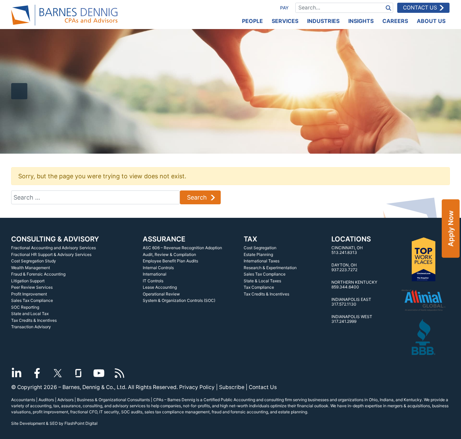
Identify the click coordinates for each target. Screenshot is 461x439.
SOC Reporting (25, 307)
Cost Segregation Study (33, 260)
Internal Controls (158, 267)
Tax (250, 239)
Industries (323, 21)
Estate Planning (258, 254)
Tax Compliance (259, 287)
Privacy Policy (197, 387)
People (252, 21)
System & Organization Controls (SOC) (179, 300)
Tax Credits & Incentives (34, 320)
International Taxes (261, 260)
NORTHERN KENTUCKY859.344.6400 (354, 284)
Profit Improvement (29, 293)
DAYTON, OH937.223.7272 (344, 267)
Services (285, 21)
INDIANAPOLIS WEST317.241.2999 (351, 319)
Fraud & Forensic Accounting (38, 274)
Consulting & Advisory (55, 239)
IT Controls (153, 280)
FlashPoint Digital (81, 423)
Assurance (164, 239)
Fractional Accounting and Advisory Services (53, 247)
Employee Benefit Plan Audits (170, 260)
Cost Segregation (260, 247)
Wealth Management (30, 267)
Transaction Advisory (31, 326)
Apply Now (450, 228)
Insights (361, 21)
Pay (284, 7)
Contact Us (420, 7)
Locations (351, 239)
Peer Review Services (32, 287)
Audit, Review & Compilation (169, 254)
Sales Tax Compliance (32, 300)
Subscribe (231, 387)
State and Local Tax (30, 313)
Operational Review (161, 293)
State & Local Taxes (262, 280)
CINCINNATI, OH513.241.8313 (347, 250)
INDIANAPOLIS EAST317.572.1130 (351, 302)
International (154, 274)
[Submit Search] (388, 7)
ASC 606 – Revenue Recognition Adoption (182, 247)
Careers (395, 21)
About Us (431, 21)
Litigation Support (28, 280)
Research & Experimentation (270, 267)
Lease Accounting (160, 287)
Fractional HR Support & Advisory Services (51, 254)
